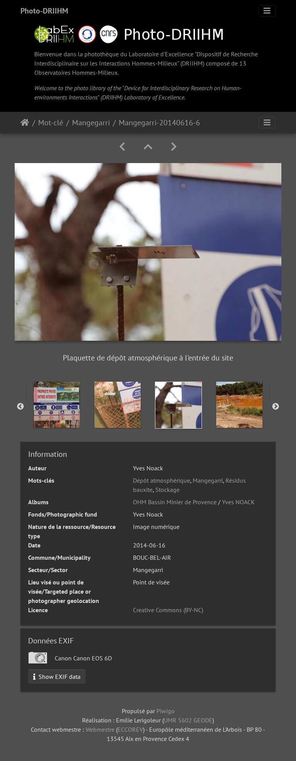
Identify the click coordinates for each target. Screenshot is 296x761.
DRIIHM (192, 63)
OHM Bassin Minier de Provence (175, 502)
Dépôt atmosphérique (161, 480)
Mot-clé (50, 123)
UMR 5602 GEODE (188, 720)
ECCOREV (130, 729)
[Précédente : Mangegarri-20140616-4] (122, 146)
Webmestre (100, 729)
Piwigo (165, 711)
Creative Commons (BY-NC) (168, 610)
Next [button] (275, 407)
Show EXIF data (59, 676)
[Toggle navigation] (267, 11)
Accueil (24, 122)
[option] (56, 405)
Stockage (167, 489)
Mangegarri (91, 123)
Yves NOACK (238, 502)
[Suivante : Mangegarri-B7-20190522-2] (173, 146)
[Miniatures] (148, 146)
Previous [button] (20, 407)
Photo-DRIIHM (44, 11)
